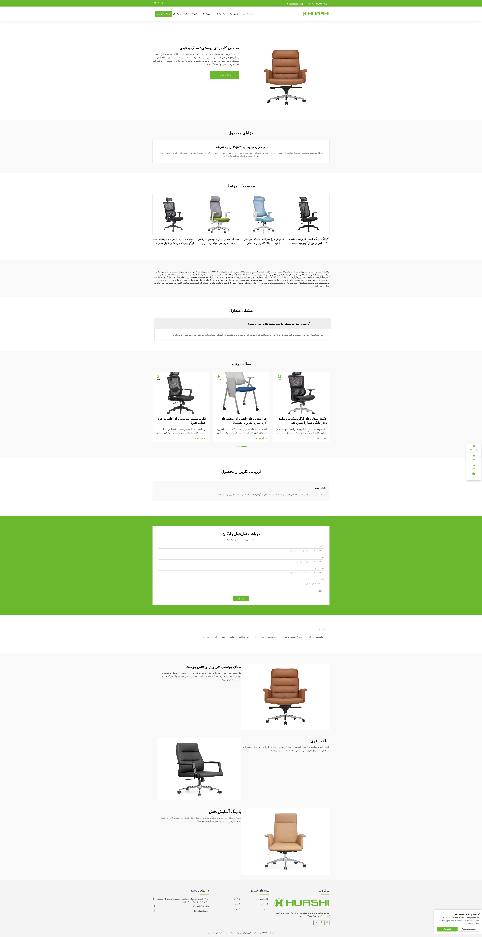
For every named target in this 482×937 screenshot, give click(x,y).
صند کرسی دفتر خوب (293, 637)
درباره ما (234, 13)
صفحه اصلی (248, 13)
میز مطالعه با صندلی (239, 637)
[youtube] (163, 2)
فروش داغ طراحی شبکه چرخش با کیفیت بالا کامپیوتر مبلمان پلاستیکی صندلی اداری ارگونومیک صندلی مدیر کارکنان (263, 241)
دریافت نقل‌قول (163, 14)
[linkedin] (155, 2)
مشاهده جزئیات (308, 214)
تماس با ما (182, 13)
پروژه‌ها (206, 13)
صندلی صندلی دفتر (316, 637)
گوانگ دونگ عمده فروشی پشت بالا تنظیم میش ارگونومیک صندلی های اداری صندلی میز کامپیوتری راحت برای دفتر (308, 241)
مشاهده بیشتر (321, 438)
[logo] (301, 903)
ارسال (241, 598)
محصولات (221, 13)
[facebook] (159, 2)
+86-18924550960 (319, 4)
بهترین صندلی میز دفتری (266, 637)
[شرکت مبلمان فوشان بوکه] (316, 14)
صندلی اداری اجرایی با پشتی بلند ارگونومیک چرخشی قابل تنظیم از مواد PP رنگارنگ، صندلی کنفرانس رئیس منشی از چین (173, 241)
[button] (244, 446)
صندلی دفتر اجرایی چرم (214, 637)
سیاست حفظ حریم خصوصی (218, 933)
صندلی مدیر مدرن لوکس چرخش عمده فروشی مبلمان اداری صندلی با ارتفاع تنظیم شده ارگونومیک (218, 241)
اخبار (196, 13)
